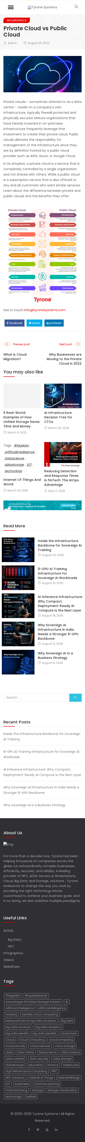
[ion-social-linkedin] (56, 1129)
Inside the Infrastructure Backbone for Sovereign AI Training (60, 545)
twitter (35, 323)
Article (8, 930)
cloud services (40, 1046)
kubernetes (22, 1084)
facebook (15, 323)
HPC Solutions (15, 1077)
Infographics (17, 20)
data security (39, 1059)
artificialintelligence (19, 452)
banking (11, 1014)
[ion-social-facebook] (29, 1129)
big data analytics (48, 1027)
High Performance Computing (26, 1071)
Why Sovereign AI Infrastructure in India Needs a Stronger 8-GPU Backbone (58, 632)
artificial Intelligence (20, 1008)
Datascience (47, 1052)
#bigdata (21, 445)
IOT (8, 1084)
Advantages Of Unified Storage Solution (33, 1002)
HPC (11, 946)
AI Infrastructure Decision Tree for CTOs (58, 417)
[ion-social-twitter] (38, 1129)
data (9, 1052)
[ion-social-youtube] (47, 1129)
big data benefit (17, 1033)
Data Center (25, 1052)
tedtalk (31, 1096)
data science (70, 1052)
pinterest (55, 323)
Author (12, 43)
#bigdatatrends (35, 995)
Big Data (14, 939)
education (35, 1065)
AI (67, 1002)
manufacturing (16, 1090)
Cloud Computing (31, 1040)
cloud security (15, 1046)
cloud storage (65, 1046)
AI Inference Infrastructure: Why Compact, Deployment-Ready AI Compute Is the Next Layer (60, 604)
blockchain (69, 1033)
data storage (62, 1059)
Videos (8, 960)
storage (37, 1090)
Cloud (10, 1040)
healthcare (70, 1065)
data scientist (15, 1059)
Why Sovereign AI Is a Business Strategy (55, 655)
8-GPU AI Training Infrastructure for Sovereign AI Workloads (57, 573)
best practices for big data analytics (31, 1021)
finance (53, 1065)
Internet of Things (41, 1077)
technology (14, 1096)
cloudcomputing (61, 1040)
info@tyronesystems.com (45, 310)
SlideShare (11, 966)
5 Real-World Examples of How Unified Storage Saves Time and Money (21, 419)
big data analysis (18, 1027)
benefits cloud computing (40, 1014)
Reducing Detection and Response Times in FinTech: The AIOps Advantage (61, 478)
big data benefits (44, 1033)
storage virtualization (62, 1090)
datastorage (15, 1065)
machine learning (46, 1084)
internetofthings (69, 1077)
